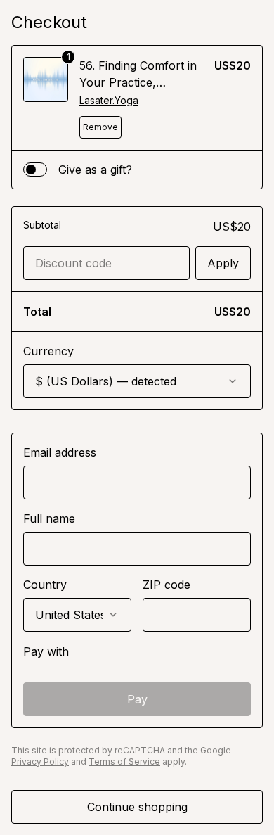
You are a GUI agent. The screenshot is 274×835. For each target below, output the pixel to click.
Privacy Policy (40, 761)
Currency (48, 351)
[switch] (35, 169)
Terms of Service (124, 761)
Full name (49, 518)
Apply (223, 263)
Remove (100, 127)
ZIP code (166, 585)
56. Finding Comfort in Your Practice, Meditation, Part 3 (138, 82)
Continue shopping (137, 807)
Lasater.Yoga (108, 100)
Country (45, 585)
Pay (137, 699)
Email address (59, 452)
